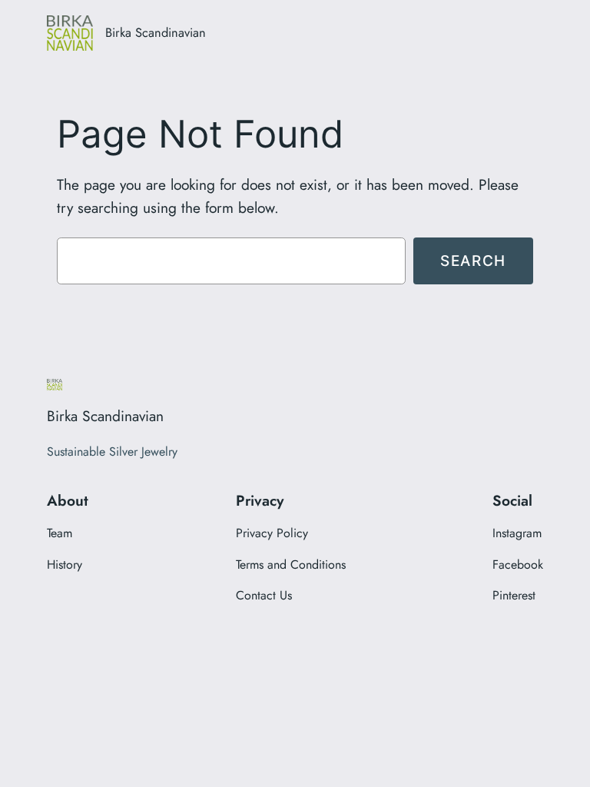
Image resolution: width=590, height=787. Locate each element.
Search (473, 260)
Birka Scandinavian (155, 32)
